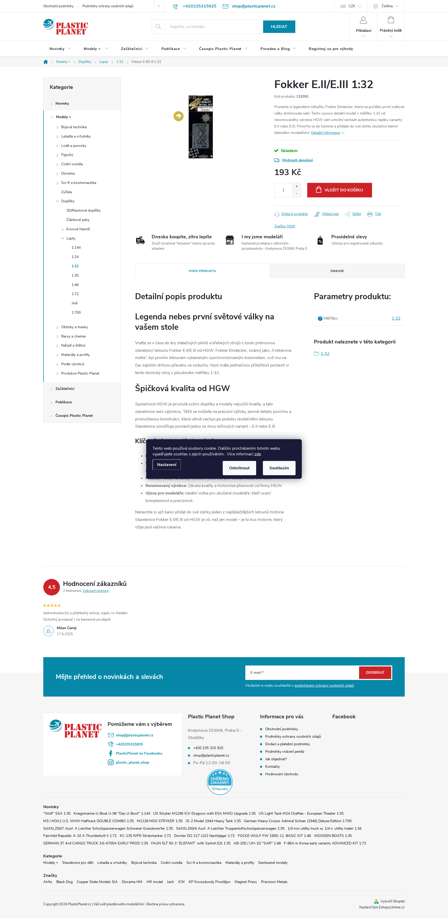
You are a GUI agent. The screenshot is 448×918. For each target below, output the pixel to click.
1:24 (75, 256)
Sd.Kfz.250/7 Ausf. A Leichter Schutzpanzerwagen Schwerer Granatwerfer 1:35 (108, 828)
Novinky (62, 103)
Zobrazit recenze (95, 591)
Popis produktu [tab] (202, 271)
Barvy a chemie (73, 336)
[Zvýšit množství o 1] (296, 186)
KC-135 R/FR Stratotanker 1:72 (145, 835)
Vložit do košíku (344, 190)
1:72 (75, 293)
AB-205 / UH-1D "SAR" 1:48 (257, 843)
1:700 (76, 312)
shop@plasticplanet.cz (134, 735)
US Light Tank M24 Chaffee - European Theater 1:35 (301, 813)
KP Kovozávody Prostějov (209, 881)
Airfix (47, 881)
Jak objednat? (276, 759)
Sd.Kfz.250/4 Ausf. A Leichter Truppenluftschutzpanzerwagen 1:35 (230, 828)
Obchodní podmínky (58, 6)
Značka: (284, 226)
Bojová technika (74, 127)
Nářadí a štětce (73, 345)
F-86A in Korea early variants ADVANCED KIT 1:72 (325, 843)
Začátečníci (64, 388)
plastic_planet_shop (132, 762)
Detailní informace (325, 132)
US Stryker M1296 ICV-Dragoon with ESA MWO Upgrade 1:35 (204, 813)
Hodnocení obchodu (281, 774)
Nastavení (166, 465)
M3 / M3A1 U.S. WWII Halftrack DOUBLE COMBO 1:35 (88, 821)
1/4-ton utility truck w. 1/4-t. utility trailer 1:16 (324, 828)
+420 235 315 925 (208, 748)
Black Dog (64, 881)
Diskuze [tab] (337, 271)
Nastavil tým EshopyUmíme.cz (382, 907)
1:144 (76, 247)
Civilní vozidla (72, 164)
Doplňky (67, 201)
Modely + (63, 116)
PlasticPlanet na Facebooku (139, 753)
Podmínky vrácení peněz (284, 751)
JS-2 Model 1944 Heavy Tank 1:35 (213, 821)
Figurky (67, 154)
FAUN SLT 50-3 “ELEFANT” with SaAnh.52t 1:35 (190, 843)
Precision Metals (274, 881)
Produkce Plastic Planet (80, 373)
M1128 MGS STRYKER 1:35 (160, 821)
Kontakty (272, 766)
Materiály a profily (75, 354)
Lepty (70, 238)
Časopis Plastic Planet (74, 415)
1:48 (75, 284)
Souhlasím (279, 468)
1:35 (75, 275)
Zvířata (66, 192)
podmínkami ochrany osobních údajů (324, 685)
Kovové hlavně (78, 229)
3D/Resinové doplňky (83, 210)
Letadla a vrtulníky (76, 136)
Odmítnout (239, 468)
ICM (181, 881)
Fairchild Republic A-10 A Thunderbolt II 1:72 (80, 835)
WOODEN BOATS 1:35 (333, 835)
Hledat (279, 27)
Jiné (75, 303)
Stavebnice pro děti (77, 862)
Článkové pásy (77, 219)
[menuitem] (60, 49)
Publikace (63, 402)
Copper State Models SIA (97, 881)
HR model (154, 881)
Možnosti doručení (297, 160)
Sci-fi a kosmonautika (78, 182)
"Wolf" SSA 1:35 (57, 813)
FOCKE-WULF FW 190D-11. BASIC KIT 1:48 (274, 835)
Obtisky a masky (74, 327)
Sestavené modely (273, 862)
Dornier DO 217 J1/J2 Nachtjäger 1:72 (204, 835)
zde (257, 454)
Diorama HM (132, 881)
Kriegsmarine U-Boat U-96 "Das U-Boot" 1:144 (112, 813)
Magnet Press (246, 881)
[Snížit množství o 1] (296, 193)
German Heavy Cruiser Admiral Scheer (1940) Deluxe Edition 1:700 (298, 821)
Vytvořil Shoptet (393, 901)
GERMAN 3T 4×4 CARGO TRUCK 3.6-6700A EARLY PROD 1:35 (95, 843)
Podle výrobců (72, 364)
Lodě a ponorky (73, 145)
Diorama (68, 173)
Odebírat (375, 672)
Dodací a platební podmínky (287, 744)
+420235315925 (129, 744)
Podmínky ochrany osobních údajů (107, 6)
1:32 (75, 266)
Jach (170, 881)
